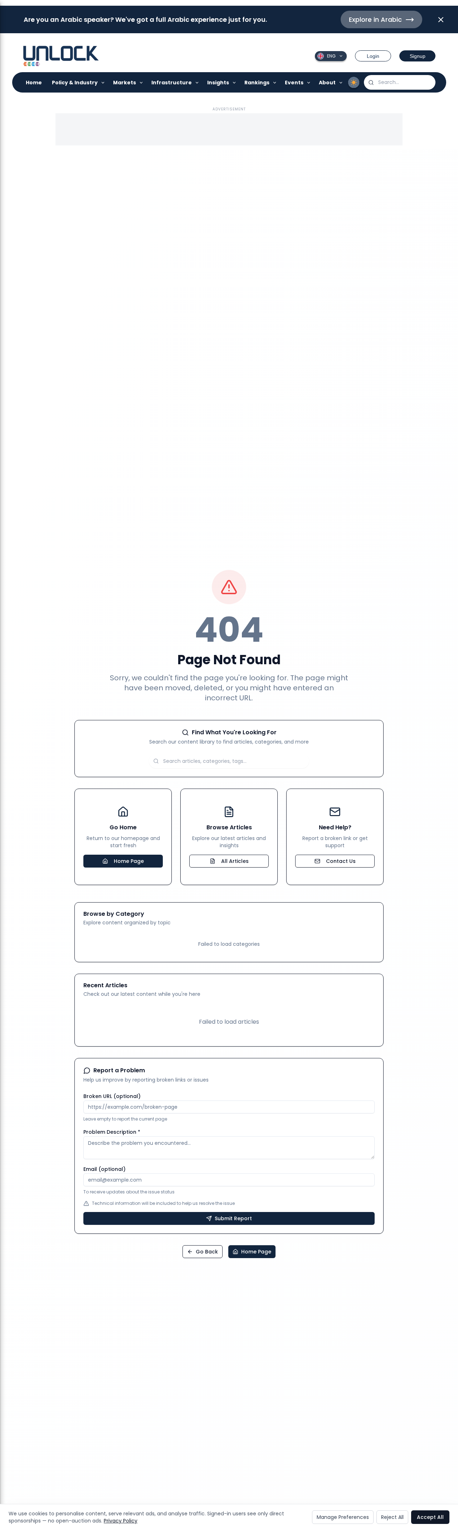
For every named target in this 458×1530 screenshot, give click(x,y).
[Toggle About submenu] (341, 82)
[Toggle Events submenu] (309, 82)
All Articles (235, 861)
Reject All (392, 1517)
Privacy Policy (120, 1520)
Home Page (129, 861)
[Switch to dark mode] (354, 82)
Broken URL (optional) (112, 1096)
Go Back (207, 1251)
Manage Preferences (343, 1517)
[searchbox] (399, 82)
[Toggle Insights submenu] (234, 82)
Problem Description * (111, 1132)
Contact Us (341, 861)
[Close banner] (441, 19)
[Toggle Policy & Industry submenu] (103, 82)
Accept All (430, 1517)
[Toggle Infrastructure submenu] (197, 82)
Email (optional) (104, 1169)
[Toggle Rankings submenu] (275, 82)
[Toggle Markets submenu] (141, 82)
